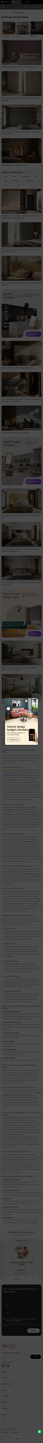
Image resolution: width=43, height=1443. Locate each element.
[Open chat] (39, 1432)
